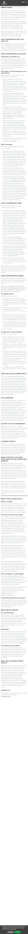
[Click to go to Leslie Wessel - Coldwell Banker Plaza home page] (4, 3)
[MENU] (26, 2)
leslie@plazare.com (6, 696)
